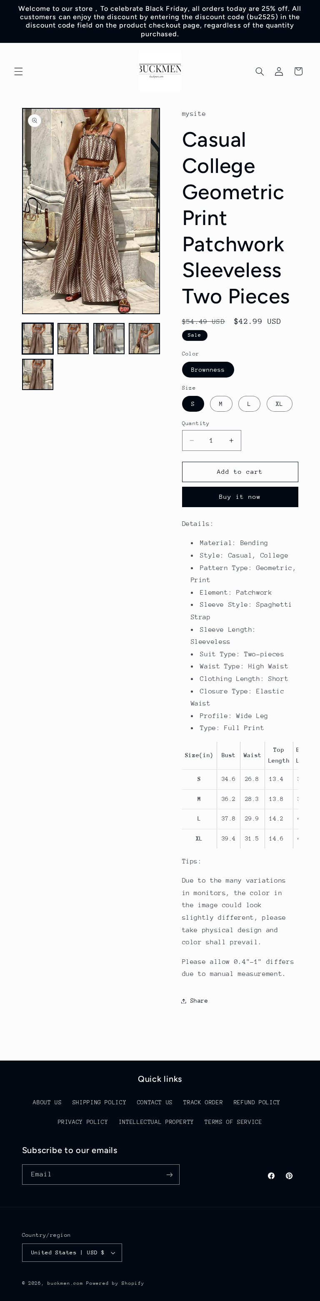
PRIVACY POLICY (83, 1121)
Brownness (208, 369)
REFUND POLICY (257, 1102)
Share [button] (199, 1000)
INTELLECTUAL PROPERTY (156, 1121)
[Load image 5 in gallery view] (37, 374)
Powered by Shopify (115, 1283)
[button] (18, 71)
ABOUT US (47, 1102)
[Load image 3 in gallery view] (109, 338)
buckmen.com (65, 1283)
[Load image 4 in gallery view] (144, 338)
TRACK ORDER (203, 1102)
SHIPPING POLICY (99, 1102)
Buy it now (240, 496)
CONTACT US (155, 1102)
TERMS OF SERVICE (233, 1121)
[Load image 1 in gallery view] (37, 338)
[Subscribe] (169, 1174)
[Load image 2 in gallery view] (73, 338)
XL (279, 403)
